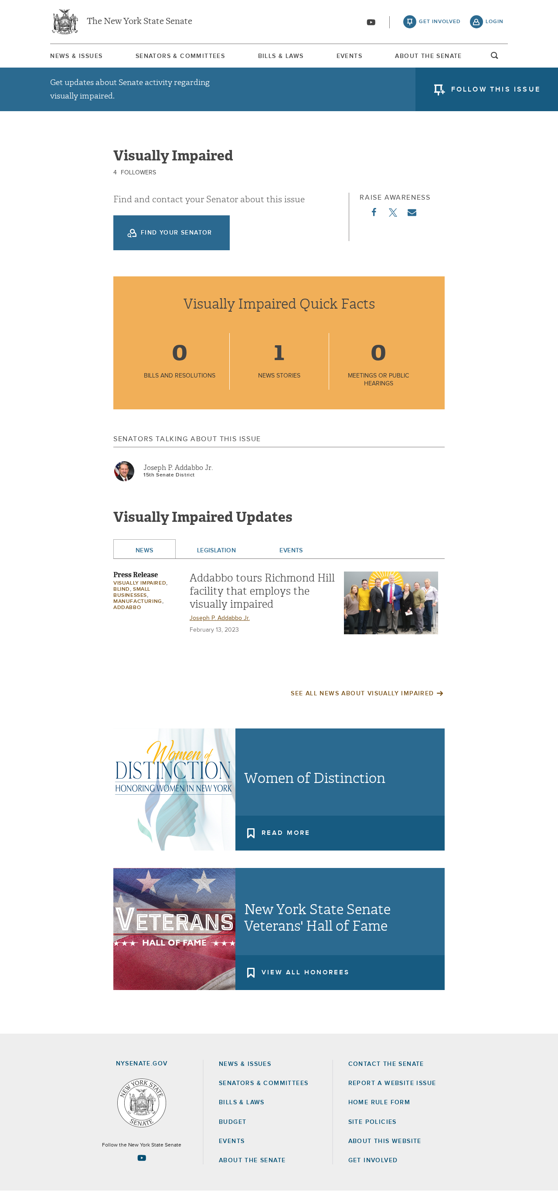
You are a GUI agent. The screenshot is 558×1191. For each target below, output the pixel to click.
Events (349, 56)
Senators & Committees (180, 56)
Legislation (216, 551)
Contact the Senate (386, 1064)
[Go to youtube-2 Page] (141, 1158)
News (144, 551)
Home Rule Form (379, 1102)
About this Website (385, 1141)
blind (121, 589)
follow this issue (496, 89)
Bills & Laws (281, 56)
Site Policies (372, 1122)
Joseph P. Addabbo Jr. (178, 467)
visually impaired (139, 583)
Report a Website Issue (392, 1083)
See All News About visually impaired (362, 694)
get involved (440, 21)
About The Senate (428, 56)
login (495, 21)
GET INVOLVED (373, 1160)
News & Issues (76, 56)
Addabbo (127, 607)
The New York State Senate (139, 21)
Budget (232, 1122)
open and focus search (494, 58)
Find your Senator (176, 233)
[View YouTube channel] (371, 22)
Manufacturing (137, 601)
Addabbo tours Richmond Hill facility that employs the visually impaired (262, 591)
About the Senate (252, 1160)
